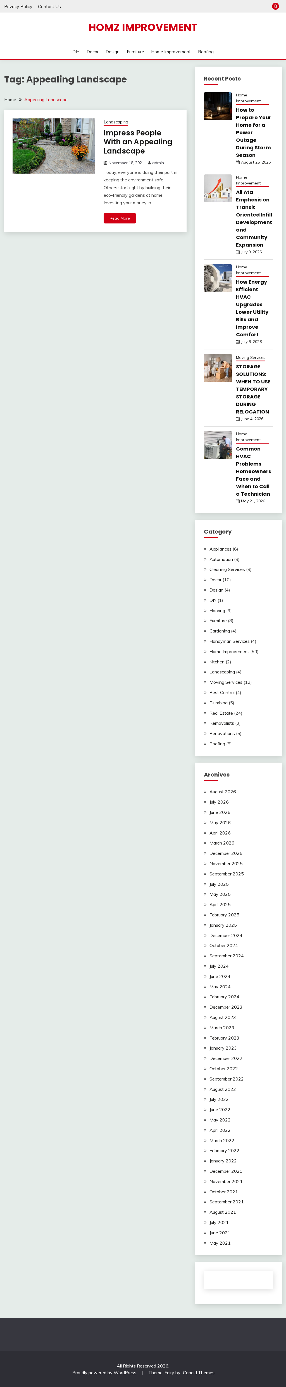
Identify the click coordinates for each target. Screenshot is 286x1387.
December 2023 (225, 1007)
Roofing (206, 51)
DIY (75, 51)
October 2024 (223, 945)
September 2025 (226, 874)
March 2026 (221, 843)
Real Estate (221, 713)
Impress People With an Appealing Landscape (138, 142)
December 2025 (225, 853)
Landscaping (116, 122)
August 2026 (222, 791)
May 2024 (220, 986)
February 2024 (224, 996)
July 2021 (219, 1222)
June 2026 (219, 812)
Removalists (221, 723)
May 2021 (220, 1243)
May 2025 (220, 894)
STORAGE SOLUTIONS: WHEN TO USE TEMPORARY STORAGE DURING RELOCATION (253, 389)
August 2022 (222, 1089)
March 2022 (221, 1140)
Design (113, 51)
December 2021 (225, 1171)
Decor (93, 51)
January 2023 (223, 1048)
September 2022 (226, 1079)
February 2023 (224, 1038)
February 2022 (224, 1150)
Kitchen (217, 662)
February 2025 (224, 915)
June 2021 (219, 1232)
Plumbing (218, 702)
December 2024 (225, 935)
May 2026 (220, 822)
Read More (120, 218)
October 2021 (223, 1191)
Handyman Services (229, 641)
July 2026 (219, 802)
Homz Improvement (143, 27)
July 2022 (219, 1099)
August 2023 (222, 1017)
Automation (221, 559)
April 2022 (220, 1130)
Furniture (135, 51)
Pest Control (222, 692)
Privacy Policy (18, 6)
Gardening (219, 631)
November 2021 (226, 1181)
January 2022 (223, 1161)
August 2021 (222, 1212)
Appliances (220, 549)
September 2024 (226, 955)
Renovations (222, 733)
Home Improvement (171, 51)
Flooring (217, 610)
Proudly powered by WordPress (104, 1372)
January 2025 (223, 925)
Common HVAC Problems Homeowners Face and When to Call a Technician (253, 471)
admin (158, 162)
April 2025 (220, 904)
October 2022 (223, 1068)
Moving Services (250, 357)
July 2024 (219, 966)
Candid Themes (198, 1372)
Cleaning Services (227, 569)
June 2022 (219, 1109)
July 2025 (219, 884)
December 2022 (225, 1058)
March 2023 (221, 1027)
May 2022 (220, 1120)
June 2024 (219, 976)
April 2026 (220, 833)
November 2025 (226, 863)
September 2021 (226, 1201)
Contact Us (49, 6)
